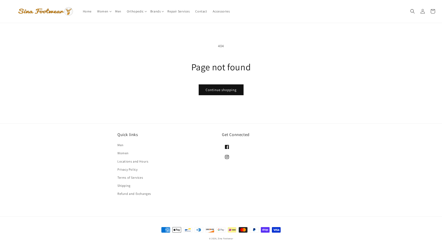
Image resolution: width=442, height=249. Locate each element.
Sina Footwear (225, 238)
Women (123, 153)
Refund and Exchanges (134, 194)
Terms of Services (130, 177)
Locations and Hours (132, 161)
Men (120, 145)
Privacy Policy (127, 169)
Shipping (124, 186)
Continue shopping (221, 90)
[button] (103, 11)
